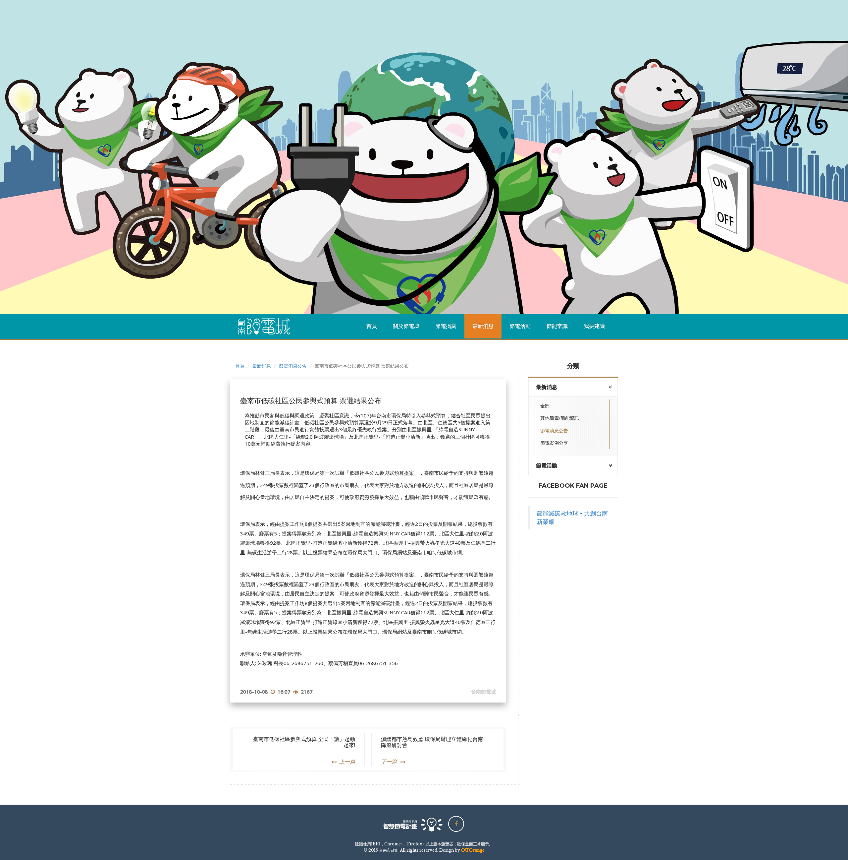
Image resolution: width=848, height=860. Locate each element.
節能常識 (557, 326)
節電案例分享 (554, 443)
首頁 (371, 326)
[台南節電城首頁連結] (266, 326)
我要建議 (594, 326)
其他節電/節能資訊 (559, 418)
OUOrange (473, 850)
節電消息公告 (293, 366)
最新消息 (483, 326)
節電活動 (520, 326)
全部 (545, 406)
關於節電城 (406, 326)
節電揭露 (445, 326)
